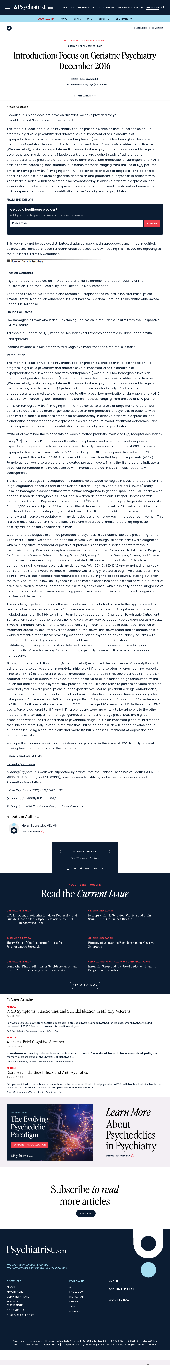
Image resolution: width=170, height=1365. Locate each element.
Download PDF (46, 18)
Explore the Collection (118, 1155)
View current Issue (85, 984)
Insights (83, 7)
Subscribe (152, 7)
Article (72, 46)
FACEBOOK (76, 1291)
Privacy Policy (19, 1341)
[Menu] (7, 8)
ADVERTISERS (15, 1291)
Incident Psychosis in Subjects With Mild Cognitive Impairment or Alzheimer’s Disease (71, 347)
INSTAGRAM (77, 1296)
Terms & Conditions (44, 254)
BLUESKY (74, 1311)
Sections (122, 18)
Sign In (139, 7)
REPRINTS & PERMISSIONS (15, 1303)
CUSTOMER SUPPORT (20, 1315)
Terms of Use (35, 1341)
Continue (152, 223)
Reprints (104, 18)
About (95, 7)
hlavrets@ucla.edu (21, 764)
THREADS (75, 1306)
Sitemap (153, 1344)
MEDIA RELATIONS (18, 1296)
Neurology (140, 28)
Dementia (157, 28)
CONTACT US (15, 1310)
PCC (73, 7)
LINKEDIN (74, 1301)
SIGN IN (113, 1280)
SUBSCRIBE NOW (119, 1299)
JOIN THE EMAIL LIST (122, 1288)
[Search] (162, 7)
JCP (65, 7)
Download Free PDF (84, 851)
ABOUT (11, 1286)
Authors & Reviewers (117, 7)
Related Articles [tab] (83, 96)
